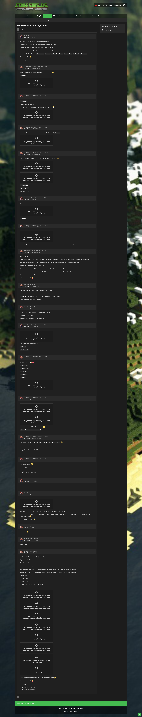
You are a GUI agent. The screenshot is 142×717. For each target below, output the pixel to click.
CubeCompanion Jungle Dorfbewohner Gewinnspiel (37, 480)
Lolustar (24, 296)
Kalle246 (24, 371)
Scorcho (24, 101)
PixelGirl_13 (40, 53)
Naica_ (24, 377)
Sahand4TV (68, 53)
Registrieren (117, 5)
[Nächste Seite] (22, 29)
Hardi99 (55, 53)
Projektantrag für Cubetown (31, 526)
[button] (99, 5)
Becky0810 (25, 365)
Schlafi (48, 53)
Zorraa (32, 430)
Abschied (26, 36)
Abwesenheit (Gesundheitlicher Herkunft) (35, 250)
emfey (57, 133)
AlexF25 (77, 53)
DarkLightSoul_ (27, 37)
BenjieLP (84, 53)
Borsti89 (24, 374)
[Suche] (124, 5)
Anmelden (109, 5)
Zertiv (61, 53)
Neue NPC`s (27, 492)
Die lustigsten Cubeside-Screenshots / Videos (36, 66)
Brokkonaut (25, 185)
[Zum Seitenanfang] (139, 714)
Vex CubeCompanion (29, 284)
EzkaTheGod (107, 30)
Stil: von (71, 711)
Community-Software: (71, 708)
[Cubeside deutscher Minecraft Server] (31, 7)
